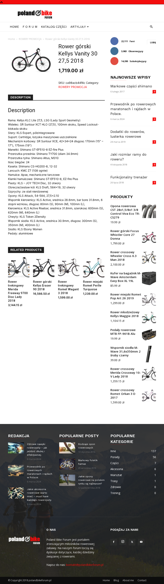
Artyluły (78, 27)
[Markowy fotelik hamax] (67, 464)
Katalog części (54, 27)
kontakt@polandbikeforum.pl (84, 565)
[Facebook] (113, 542)
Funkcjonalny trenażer (128, 177)
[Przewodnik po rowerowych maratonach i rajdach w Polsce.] (16, 470)
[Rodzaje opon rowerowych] (67, 448)
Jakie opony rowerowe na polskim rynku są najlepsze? (91, 480)
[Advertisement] (109, 13)
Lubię (153, 42)
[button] (151, 27)
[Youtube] (141, 542)
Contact (142, 580)
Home (14, 27)
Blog (116, 580)
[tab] (20, 98)
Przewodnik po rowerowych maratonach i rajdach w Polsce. (133, 109)
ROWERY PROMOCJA (30, 39)
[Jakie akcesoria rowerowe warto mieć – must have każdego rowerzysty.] (16, 493)
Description (20, 97)
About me (128, 580)
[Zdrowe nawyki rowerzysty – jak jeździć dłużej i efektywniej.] (16, 448)
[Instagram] (123, 542)
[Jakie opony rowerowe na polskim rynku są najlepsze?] (67, 480)
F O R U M (30, 27)
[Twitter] (132, 542)
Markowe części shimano (131, 86)
